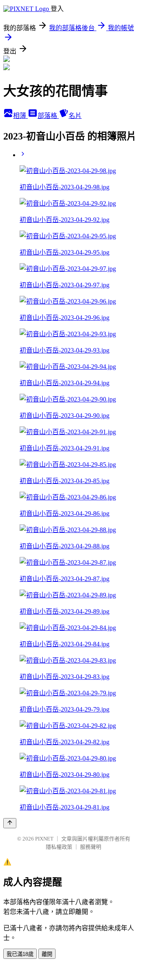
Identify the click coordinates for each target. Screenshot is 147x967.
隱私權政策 (59, 847)
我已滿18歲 (20, 954)
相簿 (20, 115)
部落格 (48, 115)
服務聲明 (90, 847)
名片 (75, 115)
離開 (47, 954)
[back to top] (9, 823)
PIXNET (44, 839)
